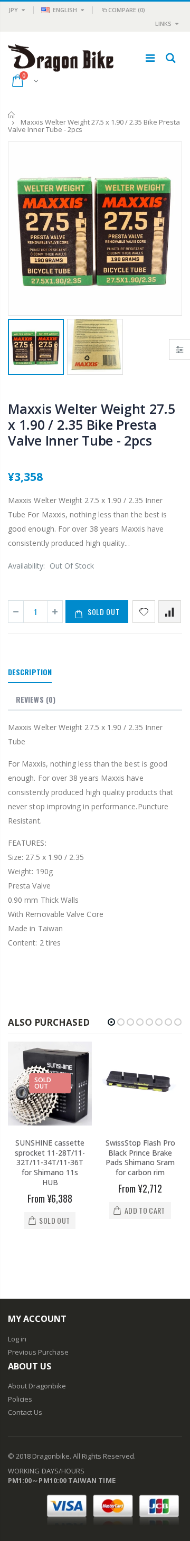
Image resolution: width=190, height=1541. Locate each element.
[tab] (30, 672)
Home (12, 114)
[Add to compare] (169, 611)
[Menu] (150, 58)
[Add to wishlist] (143, 611)
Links (163, 23)
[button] (111, 1022)
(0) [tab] (35, 699)
